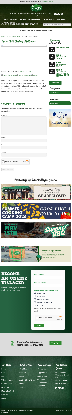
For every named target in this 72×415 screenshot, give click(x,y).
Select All (40, 306)
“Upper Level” (42, 373)
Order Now (47, 2)
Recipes (12, 22)
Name (3, 137)
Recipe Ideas (41, 296)
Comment (4, 115)
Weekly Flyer (41, 293)
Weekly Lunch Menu (43, 299)
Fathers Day (63, 48)
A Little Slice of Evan (13, 36)
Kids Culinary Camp (61, 57)
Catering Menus (34, 20)
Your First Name (39, 274)
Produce (4, 395)
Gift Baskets (5, 387)
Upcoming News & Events (44, 302)
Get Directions (60, 383)
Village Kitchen (49, 20)
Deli (2, 376)
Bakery (4, 369)
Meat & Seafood (7, 391)
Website (3, 152)
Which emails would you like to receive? (46, 290)
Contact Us (61, 20)
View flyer (55, 343)
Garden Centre (6, 384)
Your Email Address (40, 282)
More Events (55, 82)
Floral (3, 398)
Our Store (13, 20)
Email (3, 145)
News (6, 22)
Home (6, 20)
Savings (23, 20)
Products (22, 373)
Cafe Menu (23, 369)
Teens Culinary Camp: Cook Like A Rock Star (62, 73)
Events (21, 384)
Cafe (3, 373)
